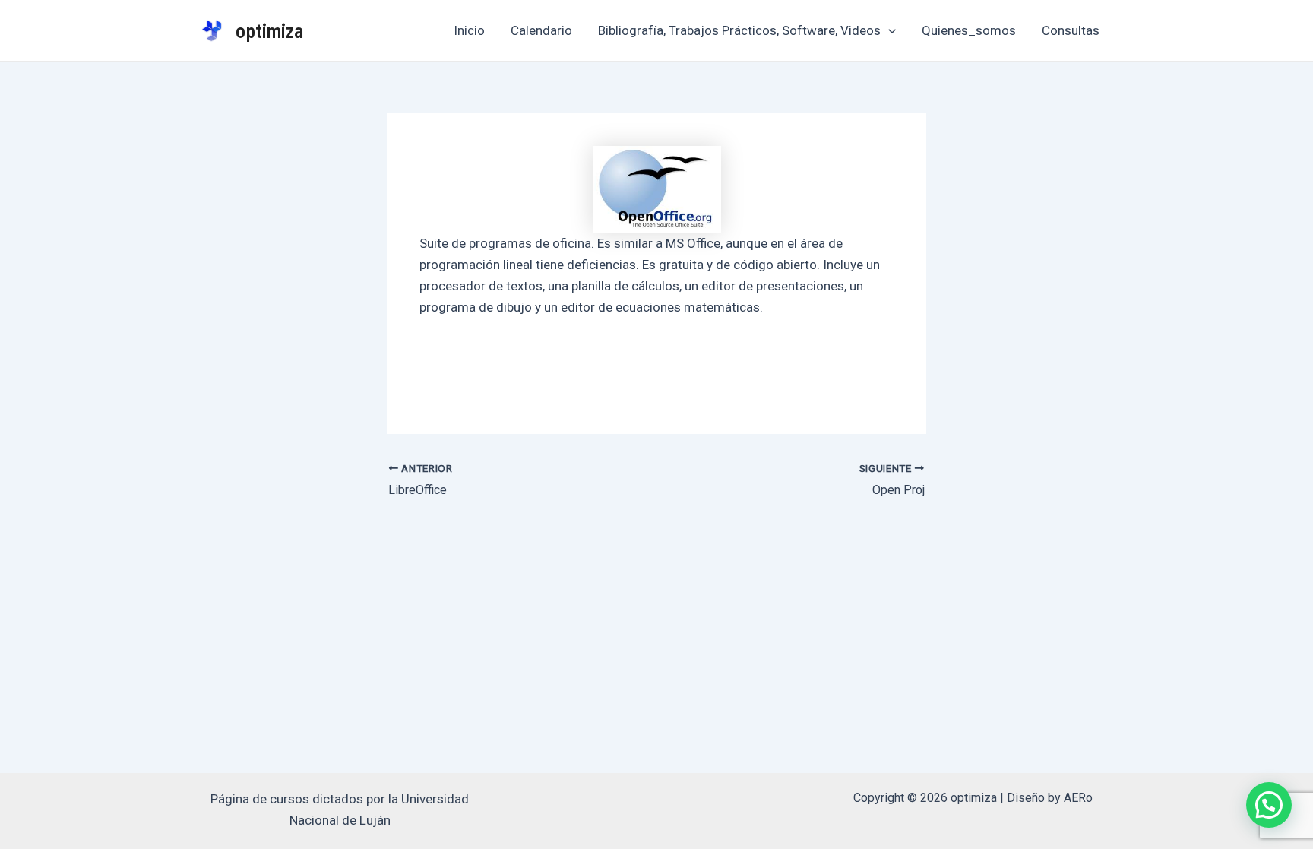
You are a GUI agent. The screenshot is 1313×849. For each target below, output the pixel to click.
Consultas (1070, 30)
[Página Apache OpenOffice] (656, 189)
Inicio (469, 30)
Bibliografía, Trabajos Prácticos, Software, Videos (739, 30)
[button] (1269, 805)
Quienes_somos (969, 30)
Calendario (541, 30)
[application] (888, 30)
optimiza (269, 30)
